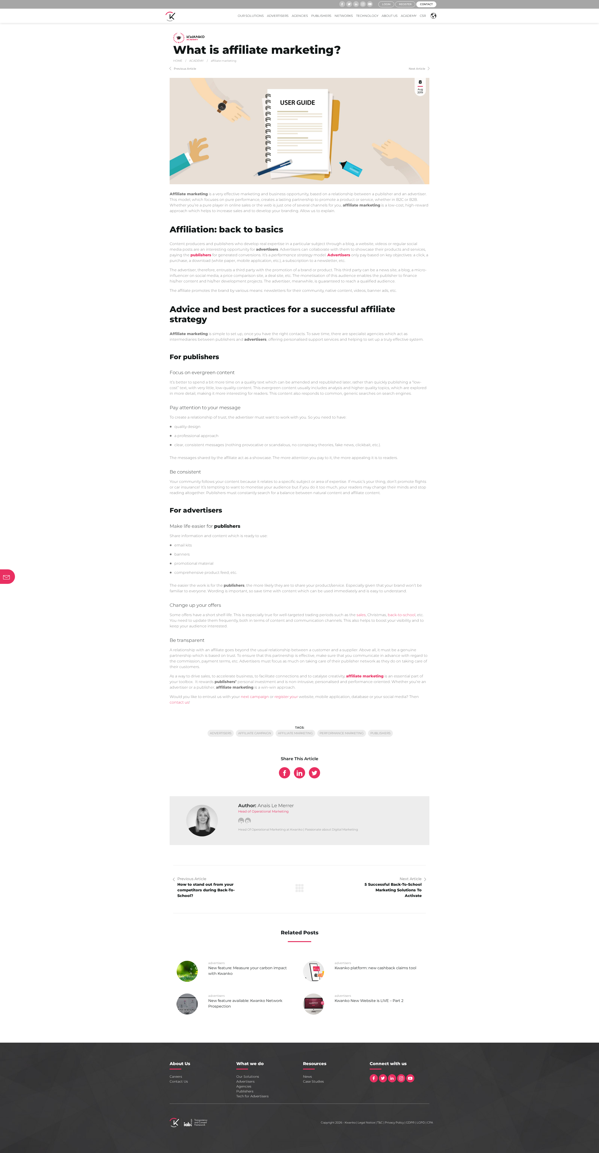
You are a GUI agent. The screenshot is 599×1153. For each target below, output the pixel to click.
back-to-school (401, 615)
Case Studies (313, 1081)
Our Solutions (251, 16)
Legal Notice (366, 1122)
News (307, 1076)
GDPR (410, 1122)
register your (286, 696)
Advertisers (278, 16)
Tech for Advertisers (252, 1096)
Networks (344, 16)
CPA (430, 1122)
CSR (423, 16)
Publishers (321, 16)
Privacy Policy (394, 1122)
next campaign (255, 696)
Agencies (300, 16)
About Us (390, 16)
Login (386, 4)
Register (405, 4)
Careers (176, 1076)
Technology (367, 16)
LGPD (421, 1122)
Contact (426, 4)
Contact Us (179, 1081)
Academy (408, 16)
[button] (432, 16)
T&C (380, 1122)
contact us (179, 702)
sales (361, 615)
